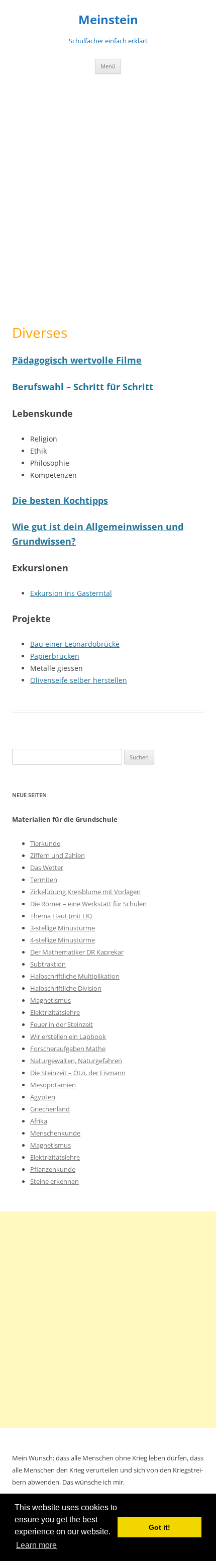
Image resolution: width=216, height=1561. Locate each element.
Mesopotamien (53, 1084)
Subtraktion (48, 964)
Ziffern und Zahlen (57, 855)
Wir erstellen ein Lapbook (68, 1036)
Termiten (43, 879)
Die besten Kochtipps (60, 500)
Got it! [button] (159, 1527)
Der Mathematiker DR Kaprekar (77, 952)
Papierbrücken (54, 656)
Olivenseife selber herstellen (78, 680)
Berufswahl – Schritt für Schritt (82, 387)
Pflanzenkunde (52, 1169)
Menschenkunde (55, 1133)
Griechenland (50, 1108)
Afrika (38, 1120)
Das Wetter (46, 867)
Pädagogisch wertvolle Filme (77, 360)
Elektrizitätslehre (55, 1012)
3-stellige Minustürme (62, 927)
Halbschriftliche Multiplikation (75, 976)
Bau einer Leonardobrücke (75, 644)
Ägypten (42, 1096)
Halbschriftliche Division (65, 988)
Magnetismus (50, 1000)
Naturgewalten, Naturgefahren (76, 1060)
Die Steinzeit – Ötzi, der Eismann (78, 1072)
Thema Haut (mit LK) (61, 915)
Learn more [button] (36, 1545)
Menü (108, 66)
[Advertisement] (108, 199)
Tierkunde (45, 843)
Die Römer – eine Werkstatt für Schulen (88, 903)
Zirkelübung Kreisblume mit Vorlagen (85, 891)
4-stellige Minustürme (62, 939)
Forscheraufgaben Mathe (67, 1048)
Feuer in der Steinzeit (61, 1024)
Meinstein (108, 20)
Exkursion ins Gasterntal (71, 593)
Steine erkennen (54, 1181)
